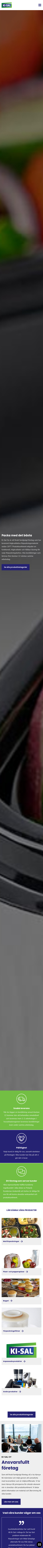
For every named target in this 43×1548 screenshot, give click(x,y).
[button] (39, 1544)
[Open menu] (39, 5)
